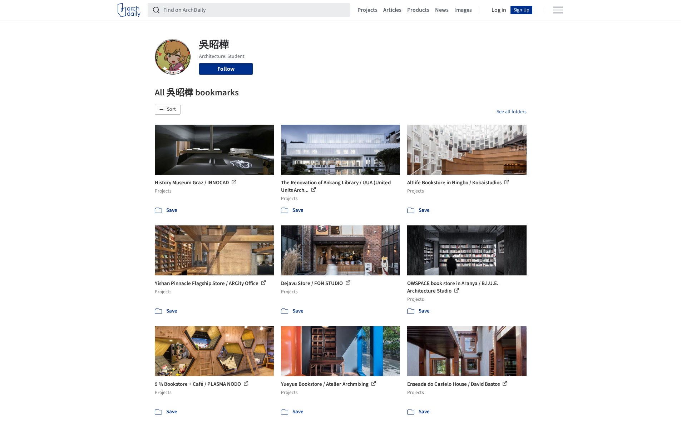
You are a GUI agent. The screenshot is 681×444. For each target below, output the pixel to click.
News (442, 10)
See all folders (512, 111)
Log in (499, 10)
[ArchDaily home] (129, 10)
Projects (367, 10)
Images (463, 10)
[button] (168, 110)
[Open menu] (558, 10)
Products (418, 10)
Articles (392, 10)
